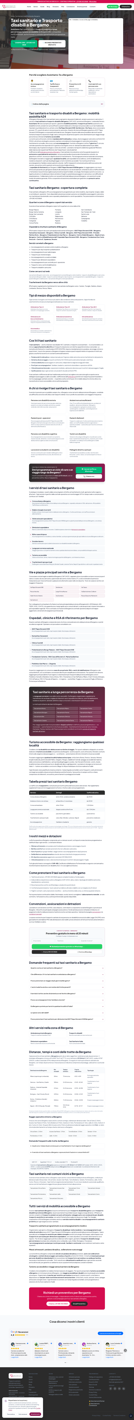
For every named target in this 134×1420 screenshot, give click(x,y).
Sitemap (91, 1387)
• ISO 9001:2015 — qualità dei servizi (16, 1397)
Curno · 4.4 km (92, 1136)
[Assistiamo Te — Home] (9, 7)
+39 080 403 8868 (82, 1)
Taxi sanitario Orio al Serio (38, 1188)
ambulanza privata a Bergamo (50, 152)
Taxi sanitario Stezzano (56, 1198)
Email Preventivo (79, 1304)
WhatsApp (93, 1)
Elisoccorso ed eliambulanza (53, 1382)
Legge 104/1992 (95, 917)
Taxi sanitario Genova (63, 716)
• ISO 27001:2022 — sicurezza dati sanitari (17, 1393)
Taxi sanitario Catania (40, 720)
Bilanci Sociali (93, 1384)
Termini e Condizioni (95, 1390)
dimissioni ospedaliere (78, 529)
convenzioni (96, 912)
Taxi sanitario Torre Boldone (74, 1189)
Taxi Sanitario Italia (20, 16)
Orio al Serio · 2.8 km (36, 1131)
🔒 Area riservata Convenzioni (94, 1404)
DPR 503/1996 (60, 349)
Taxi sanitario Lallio (55, 1194)
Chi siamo (56, 6)
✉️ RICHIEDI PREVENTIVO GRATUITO (52, 44)
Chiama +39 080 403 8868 (58, 1304)
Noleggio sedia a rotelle (56, 1394)
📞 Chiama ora (89, 476)
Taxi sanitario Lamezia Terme (65, 720)
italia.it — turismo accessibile (38, 766)
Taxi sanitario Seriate (94, 1188)
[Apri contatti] (131, 1416)
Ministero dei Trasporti (55, 150)
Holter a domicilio (74, 1395)
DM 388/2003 (67, 857)
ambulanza (71, 377)
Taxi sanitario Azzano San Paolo (56, 1189)
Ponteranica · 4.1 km (36, 1136)
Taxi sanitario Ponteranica (38, 1194)
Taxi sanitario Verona (86, 716)
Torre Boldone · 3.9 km (75, 1131)
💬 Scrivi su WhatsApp (85, 952)
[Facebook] (110, 1388)
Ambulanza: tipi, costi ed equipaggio (56, 1378)
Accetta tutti (35, 1414)
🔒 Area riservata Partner (96, 1401)
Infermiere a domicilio (75, 1382)
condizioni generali (35, 914)
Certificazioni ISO (94, 1379)
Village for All (61, 766)
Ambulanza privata (74, 1377)
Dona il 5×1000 (93, 1382)
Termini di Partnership (95, 1397)
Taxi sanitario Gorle (74, 1194)
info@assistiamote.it (115, 1379)
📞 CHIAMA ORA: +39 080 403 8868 (24, 44)
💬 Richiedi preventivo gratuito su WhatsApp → (66, 946)
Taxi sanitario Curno (94, 1194)
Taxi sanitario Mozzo (36, 1198)
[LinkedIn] (123, 1388)
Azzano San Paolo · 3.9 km (57, 1131)
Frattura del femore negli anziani (56, 1386)
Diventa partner (82, 6)
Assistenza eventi (74, 1387)
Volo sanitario (73, 1384)
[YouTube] (119, 1388)
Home (29, 6)
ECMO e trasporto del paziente (55, 1391)
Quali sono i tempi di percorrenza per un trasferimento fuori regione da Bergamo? (61, 1146)
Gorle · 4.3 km (73, 1136)
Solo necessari (23, 1414)
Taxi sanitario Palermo (86, 720)
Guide (42, 6)
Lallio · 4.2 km (53, 1136)
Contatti (92, 6)
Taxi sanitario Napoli (86, 712)
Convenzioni (71, 6)
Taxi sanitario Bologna (40, 712)
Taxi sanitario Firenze (63, 712)
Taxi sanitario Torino (86, 708)
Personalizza (11, 1414)
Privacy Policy (93, 1392)
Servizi (35, 6)
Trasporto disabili (74, 1379)
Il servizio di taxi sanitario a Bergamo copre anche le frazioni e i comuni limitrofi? (60, 1152)
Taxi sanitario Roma (39, 708)
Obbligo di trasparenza (96, 1377)
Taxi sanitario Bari (39, 716)
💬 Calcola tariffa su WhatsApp (88, 470)
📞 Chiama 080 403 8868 (49, 952)
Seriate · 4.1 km (92, 1131)
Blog (48, 6)
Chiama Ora (126, 6)
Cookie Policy (93, 1395)
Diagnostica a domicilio (76, 1390)
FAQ (62, 6)
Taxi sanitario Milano (63, 708)
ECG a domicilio (73, 1392)
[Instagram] (115, 1388)
